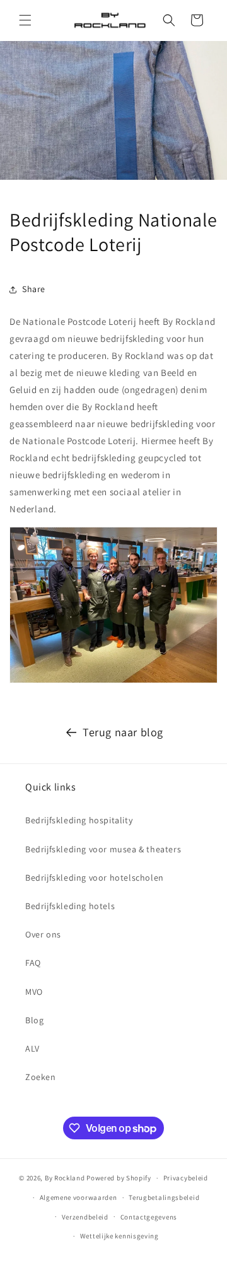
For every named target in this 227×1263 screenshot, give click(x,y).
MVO (34, 991)
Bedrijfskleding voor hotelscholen (94, 877)
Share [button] (33, 289)
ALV (32, 1048)
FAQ (33, 962)
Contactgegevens (149, 1217)
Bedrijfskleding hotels (70, 906)
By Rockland (65, 1177)
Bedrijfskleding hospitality (78, 820)
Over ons (43, 934)
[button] (25, 20)
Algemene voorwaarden (78, 1197)
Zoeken (40, 1077)
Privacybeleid (185, 1177)
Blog (34, 1020)
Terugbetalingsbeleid (164, 1197)
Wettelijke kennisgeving (119, 1235)
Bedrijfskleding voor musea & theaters (103, 849)
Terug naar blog (123, 732)
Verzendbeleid (85, 1217)
